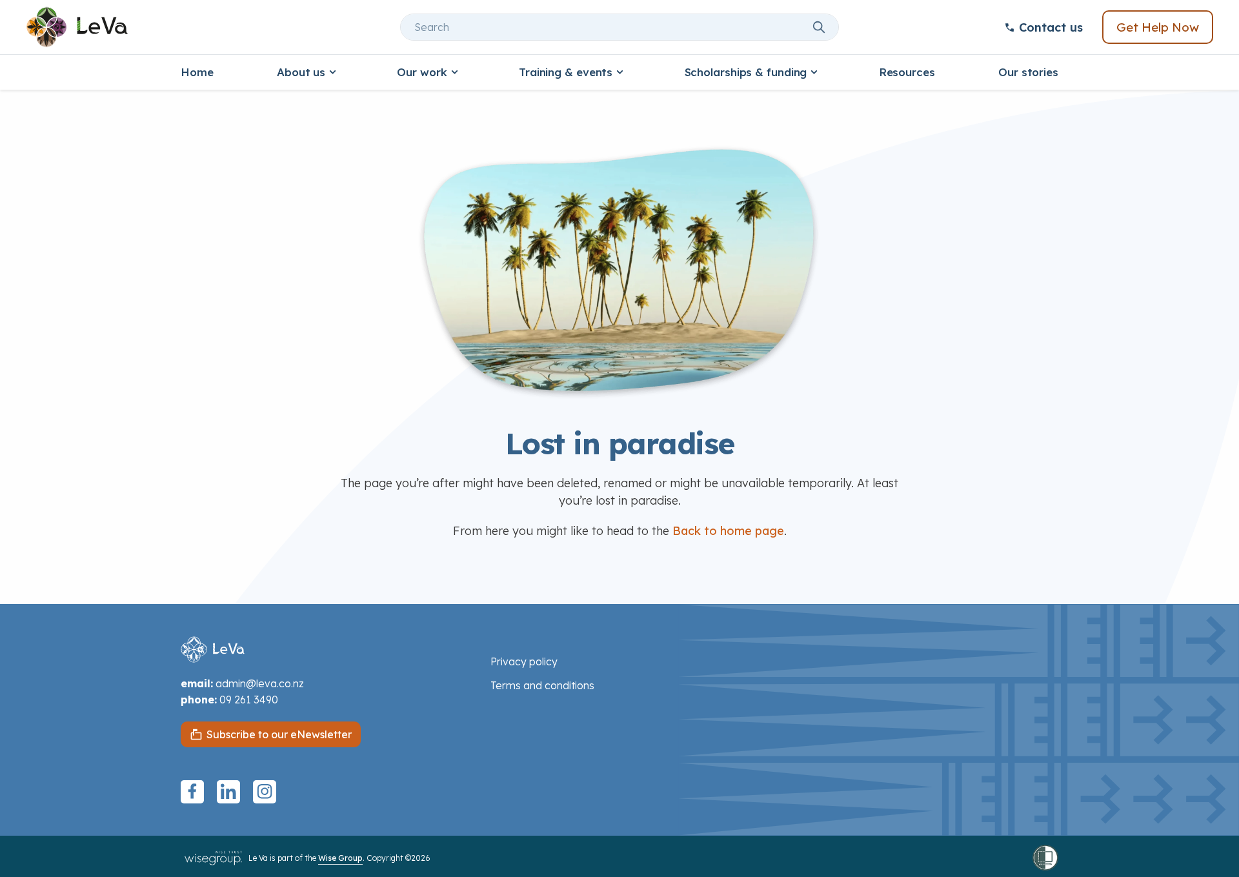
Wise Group (340, 858)
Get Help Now (1157, 27)
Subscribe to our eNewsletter (279, 734)
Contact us (1051, 27)
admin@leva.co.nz (260, 683)
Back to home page (728, 530)
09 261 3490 (248, 699)
